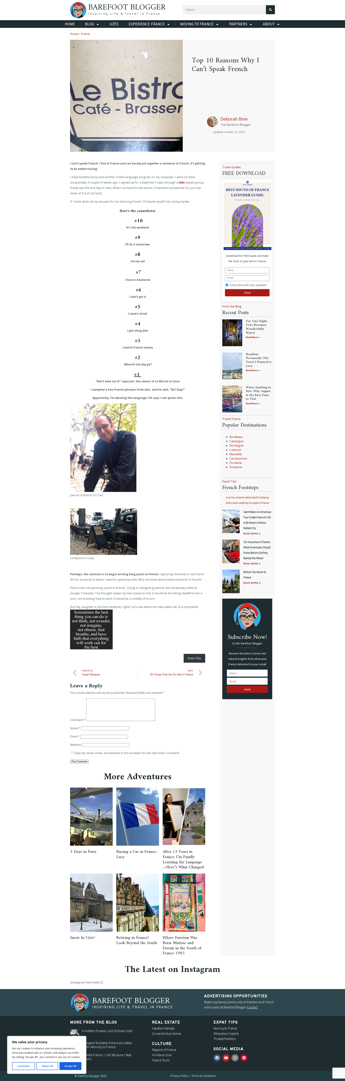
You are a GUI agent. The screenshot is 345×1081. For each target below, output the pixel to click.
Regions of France (164, 1050)
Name (75, 728)
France (85, 34)
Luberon (235, 450)
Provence (235, 467)
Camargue (236, 441)
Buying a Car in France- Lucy (137, 854)
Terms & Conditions (203, 1076)
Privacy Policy (179, 1076)
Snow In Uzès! (82, 938)
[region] (46, 1055)
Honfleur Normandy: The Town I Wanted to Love (259, 360)
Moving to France (197, 24)
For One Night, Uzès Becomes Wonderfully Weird (257, 327)
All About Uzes (162, 1055)
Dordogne (236, 445)
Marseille (235, 454)
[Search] (270, 9)
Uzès (114, 24)
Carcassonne (238, 458)
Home (70, 24)
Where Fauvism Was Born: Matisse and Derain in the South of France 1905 (182, 945)
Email (75, 736)
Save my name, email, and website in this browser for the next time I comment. (127, 753)
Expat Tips (229, 481)
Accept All (70, 1066)
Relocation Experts (226, 1034)
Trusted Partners (224, 1039)
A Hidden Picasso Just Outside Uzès (107, 1031)
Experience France (147, 24)
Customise (23, 1066)
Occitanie (235, 463)
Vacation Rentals (163, 1029)
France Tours (160, 1061)
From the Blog (232, 306)
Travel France (231, 419)
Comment (78, 720)
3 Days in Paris (83, 852)
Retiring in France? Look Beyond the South (136, 940)
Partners (238, 24)
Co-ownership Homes (166, 1034)
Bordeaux (236, 437)
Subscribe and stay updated (247, 285)
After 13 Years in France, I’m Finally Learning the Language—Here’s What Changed (183, 859)
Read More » (253, 337)
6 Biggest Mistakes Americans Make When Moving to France (107, 1045)
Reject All (47, 1066)
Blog (89, 24)
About (269, 24)
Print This (194, 658)
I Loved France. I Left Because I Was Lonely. (106, 1057)
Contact (252, 1008)
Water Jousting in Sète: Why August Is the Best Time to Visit (258, 393)
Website (75, 745)
